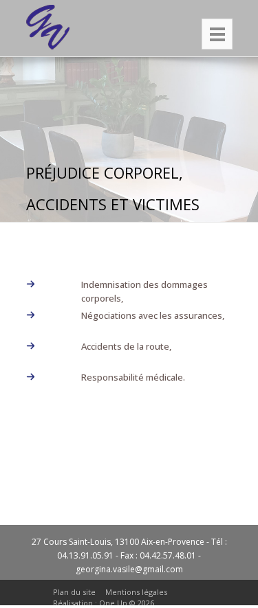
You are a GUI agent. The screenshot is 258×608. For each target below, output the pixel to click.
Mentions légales (136, 592)
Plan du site (74, 592)
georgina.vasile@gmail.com (129, 569)
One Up (113, 603)
